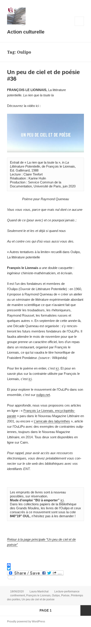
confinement (17, 595)
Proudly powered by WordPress (26, 621)
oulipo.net (43, 395)
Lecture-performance (67, 591)
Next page (85, 610)
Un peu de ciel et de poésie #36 (43, 75)
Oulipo (56, 595)
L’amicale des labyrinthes (52, 421)
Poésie (65, 595)
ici (57, 368)
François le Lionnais (38, 595)
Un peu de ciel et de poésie (38, 599)
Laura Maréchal (39, 591)
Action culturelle (25, 32)
